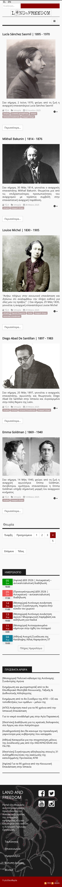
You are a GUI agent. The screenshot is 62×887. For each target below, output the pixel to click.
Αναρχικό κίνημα (28, 117)
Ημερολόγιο (12, 856)
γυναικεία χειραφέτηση (19, 114)
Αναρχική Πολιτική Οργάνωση (13, 828)
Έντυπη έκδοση (14, 863)
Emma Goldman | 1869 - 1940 (22, 432)
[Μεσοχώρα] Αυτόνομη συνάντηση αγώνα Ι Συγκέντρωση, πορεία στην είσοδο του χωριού (33, 605)
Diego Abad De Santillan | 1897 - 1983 (27, 338)
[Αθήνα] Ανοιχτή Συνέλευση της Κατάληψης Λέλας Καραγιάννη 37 (31, 638)
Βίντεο (9, 870)
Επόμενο (9, 551)
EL (4, 1)
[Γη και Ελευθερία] (31, 13)
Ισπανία (33, 114)
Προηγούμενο (24, 535)
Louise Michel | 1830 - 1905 (20, 230)
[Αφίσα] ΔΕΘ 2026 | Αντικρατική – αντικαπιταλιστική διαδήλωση (32, 582)
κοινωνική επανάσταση (11, 316)
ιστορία (6, 114)
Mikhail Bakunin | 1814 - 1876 (22, 139)
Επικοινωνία (12, 849)
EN (9, 1)
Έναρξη (8, 535)
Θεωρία (8, 524)
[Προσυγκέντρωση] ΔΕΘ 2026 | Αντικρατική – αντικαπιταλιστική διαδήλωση (31, 594)
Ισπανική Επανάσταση (11, 117)
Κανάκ (30, 313)
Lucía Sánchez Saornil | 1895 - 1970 (26, 34)
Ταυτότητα (11, 841)
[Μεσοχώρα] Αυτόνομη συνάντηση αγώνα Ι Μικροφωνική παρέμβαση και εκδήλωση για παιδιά (34, 616)
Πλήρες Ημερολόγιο (31, 648)
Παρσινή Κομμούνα (18, 313)
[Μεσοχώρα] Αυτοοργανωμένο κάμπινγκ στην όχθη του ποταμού (32, 627)
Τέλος (21, 551)
